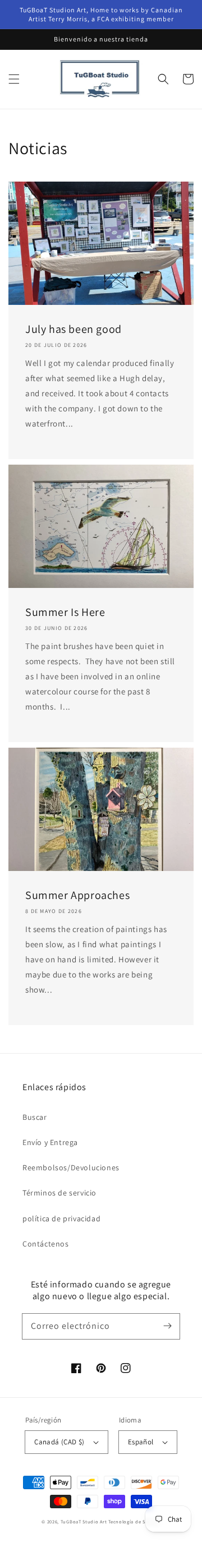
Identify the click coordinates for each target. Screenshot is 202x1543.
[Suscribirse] (167, 1326)
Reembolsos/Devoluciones (71, 1167)
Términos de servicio (59, 1193)
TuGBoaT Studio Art (84, 1521)
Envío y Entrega (50, 1142)
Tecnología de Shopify (134, 1521)
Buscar (34, 1117)
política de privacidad (61, 1218)
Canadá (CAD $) (59, 1442)
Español (141, 1442)
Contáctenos (45, 1244)
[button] (14, 79)
